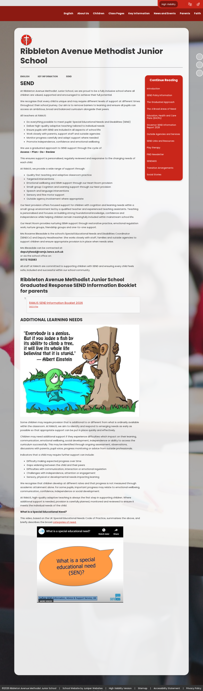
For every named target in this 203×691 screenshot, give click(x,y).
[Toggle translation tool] (190, 4)
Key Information (48, 76)
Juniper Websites (93, 688)
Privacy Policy (193, 688)
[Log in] (198, 4)
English (24, 76)
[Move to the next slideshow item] (199, 73)
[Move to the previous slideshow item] (199, 65)
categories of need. (64, 522)
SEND (69, 76)
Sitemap (142, 688)
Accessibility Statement (167, 688)
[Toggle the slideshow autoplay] (199, 56)
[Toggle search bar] (182, 4)
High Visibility (169, 4)
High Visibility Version (120, 688)
